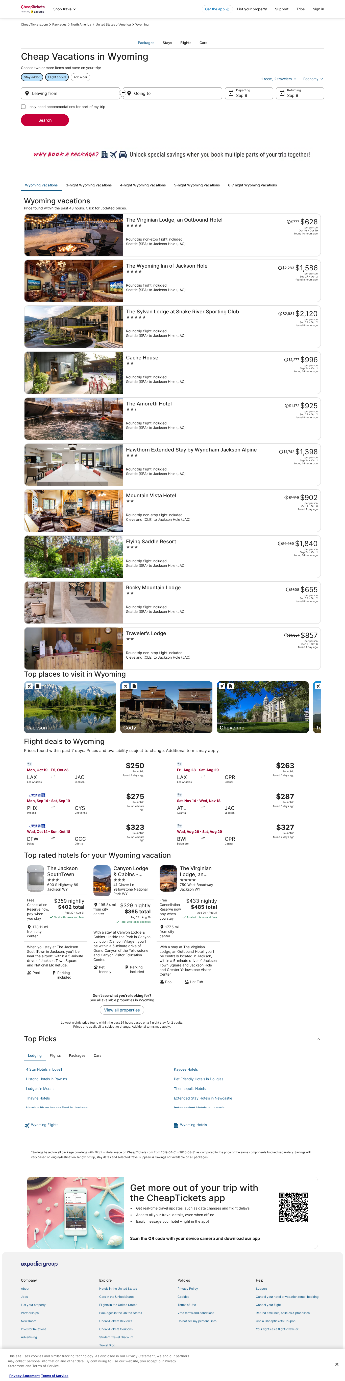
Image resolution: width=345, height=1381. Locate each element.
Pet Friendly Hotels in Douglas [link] (198, 1079)
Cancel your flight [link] (268, 1305)
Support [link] (261, 1288)
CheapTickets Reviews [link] (115, 1321)
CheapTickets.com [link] (34, 24)
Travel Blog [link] (107, 1345)
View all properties (122, 1009)
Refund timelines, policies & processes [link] (283, 1313)
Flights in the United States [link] (118, 1305)
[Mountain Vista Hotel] (222, 510)
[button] (172, 1039)
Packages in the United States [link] (120, 1313)
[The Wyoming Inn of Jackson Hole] (222, 281)
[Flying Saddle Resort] (222, 556)
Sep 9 (292, 95)
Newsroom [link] (28, 1321)
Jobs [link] (24, 1297)
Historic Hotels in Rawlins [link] (46, 1079)
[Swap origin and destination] (122, 93)
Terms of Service (54, 1376)
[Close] (336, 1364)
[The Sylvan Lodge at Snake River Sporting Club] (222, 327)
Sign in (318, 9)
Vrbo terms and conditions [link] (196, 1313)
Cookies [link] (183, 1297)
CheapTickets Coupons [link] (116, 1329)
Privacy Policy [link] (188, 1288)
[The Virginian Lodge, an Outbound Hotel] (222, 235)
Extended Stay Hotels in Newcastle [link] (203, 1098)
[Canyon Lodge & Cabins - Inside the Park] (122, 924)
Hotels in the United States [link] (118, 1288)
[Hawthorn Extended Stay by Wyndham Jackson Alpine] (222, 465)
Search (45, 120)
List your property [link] (33, 1305)
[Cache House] (222, 373)
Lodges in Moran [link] (40, 1088)
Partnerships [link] (30, 1313)
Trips (301, 9)
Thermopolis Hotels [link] (190, 1088)
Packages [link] (59, 24)
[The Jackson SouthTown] (55, 924)
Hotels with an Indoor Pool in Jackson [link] (57, 1108)
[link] (98, 1126)
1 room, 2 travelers (276, 79)
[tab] (146, 42)
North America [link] (81, 24)
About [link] (25, 1288)
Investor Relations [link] (33, 1329)
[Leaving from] (70, 93)
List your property (252, 9)
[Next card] (321, 707)
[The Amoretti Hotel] (222, 419)
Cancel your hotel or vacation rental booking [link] (287, 1297)
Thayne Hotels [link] (38, 1098)
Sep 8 (241, 95)
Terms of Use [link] (187, 1305)
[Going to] (172, 93)
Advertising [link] (29, 1337)
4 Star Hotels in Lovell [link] (44, 1069)
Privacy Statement (24, 1376)
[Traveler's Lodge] (222, 648)
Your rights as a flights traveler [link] (277, 1329)
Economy (310, 79)
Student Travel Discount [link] (116, 1337)
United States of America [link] (113, 24)
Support (281, 9)
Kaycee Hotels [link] (186, 1069)
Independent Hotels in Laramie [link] (199, 1108)
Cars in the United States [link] (116, 1297)
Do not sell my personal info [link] (197, 1321)
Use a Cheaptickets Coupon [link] (275, 1321)
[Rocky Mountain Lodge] (222, 602)
